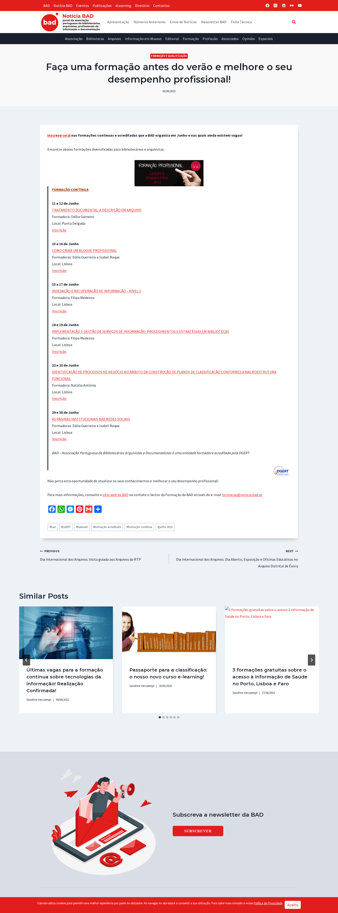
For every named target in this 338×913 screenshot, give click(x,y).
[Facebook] (267, 5)
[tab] (160, 717)
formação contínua (139, 527)
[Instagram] (275, 5)
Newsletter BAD (213, 22)
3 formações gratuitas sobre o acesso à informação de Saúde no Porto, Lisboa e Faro (269, 676)
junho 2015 (165, 527)
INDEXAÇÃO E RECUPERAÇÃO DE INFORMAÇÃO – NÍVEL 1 (96, 291)
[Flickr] (291, 5)
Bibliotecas (95, 38)
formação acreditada (107, 527)
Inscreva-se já (59, 135)
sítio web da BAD (116, 494)
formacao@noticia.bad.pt (242, 494)
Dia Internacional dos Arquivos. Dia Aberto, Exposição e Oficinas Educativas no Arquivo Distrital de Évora (237, 558)
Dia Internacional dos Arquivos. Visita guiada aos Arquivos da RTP (90, 555)
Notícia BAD (63, 5)
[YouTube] (300, 5)
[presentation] (66, 632)
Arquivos (114, 38)
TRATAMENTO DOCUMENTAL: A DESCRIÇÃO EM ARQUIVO (96, 210)
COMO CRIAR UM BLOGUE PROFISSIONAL (84, 250)
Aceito (292, 904)
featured (82, 527)
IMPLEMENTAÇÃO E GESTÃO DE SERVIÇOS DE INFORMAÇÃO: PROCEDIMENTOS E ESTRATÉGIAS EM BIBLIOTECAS (140, 331)
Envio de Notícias (183, 22)
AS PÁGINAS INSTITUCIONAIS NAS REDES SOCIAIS (91, 419)
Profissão (210, 38)
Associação (74, 38)
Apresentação (118, 22)
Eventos (82, 5)
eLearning (123, 5)
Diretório (142, 5)
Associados (230, 38)
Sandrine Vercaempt (38, 699)
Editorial (172, 38)
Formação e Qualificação (169, 55)
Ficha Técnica (241, 22)
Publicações (102, 5)
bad (52, 527)
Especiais (265, 38)
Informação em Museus (143, 38)
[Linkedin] (283, 5)
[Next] (311, 660)
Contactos (161, 5)
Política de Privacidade (268, 903)
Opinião (248, 38)
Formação (191, 38)
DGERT (66, 527)
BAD (46, 5)
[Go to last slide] (26, 660)
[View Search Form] (294, 22)
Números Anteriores (150, 22)
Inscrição (59, 230)
